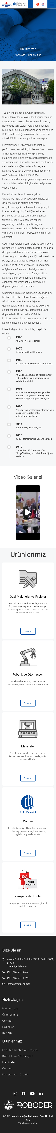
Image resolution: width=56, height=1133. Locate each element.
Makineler (9, 1062)
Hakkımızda (10, 1008)
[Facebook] (24, 1094)
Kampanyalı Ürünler (16, 1074)
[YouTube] (32, 1094)
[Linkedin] (41, 1094)
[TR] (37, 4)
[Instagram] (15, 1094)
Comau (7, 1020)
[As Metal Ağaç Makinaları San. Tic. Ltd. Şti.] (14, 4)
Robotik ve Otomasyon (17, 1056)
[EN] (43, 4)
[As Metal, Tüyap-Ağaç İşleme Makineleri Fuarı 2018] (28, 512)
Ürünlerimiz (10, 1014)
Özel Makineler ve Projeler (20, 1050)
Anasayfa (20, 54)
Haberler (8, 1026)
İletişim (7, 1033)
